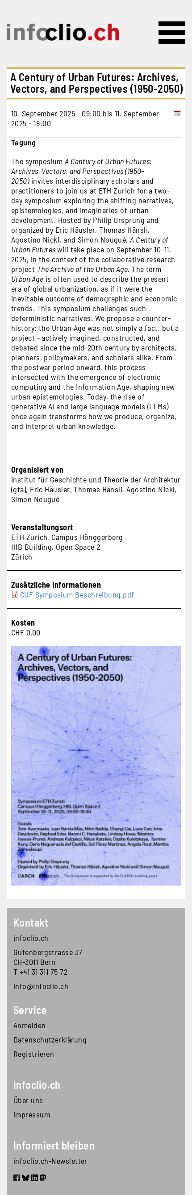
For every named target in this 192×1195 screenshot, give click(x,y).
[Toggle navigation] (172, 32)
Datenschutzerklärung (50, 1039)
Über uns (28, 1100)
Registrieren (33, 1054)
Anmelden (29, 1025)
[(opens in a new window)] (16, 1179)
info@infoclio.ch (40, 986)
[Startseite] (63, 32)
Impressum (31, 1114)
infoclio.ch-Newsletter (50, 1161)
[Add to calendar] (178, 118)
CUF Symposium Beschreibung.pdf (77, 594)
